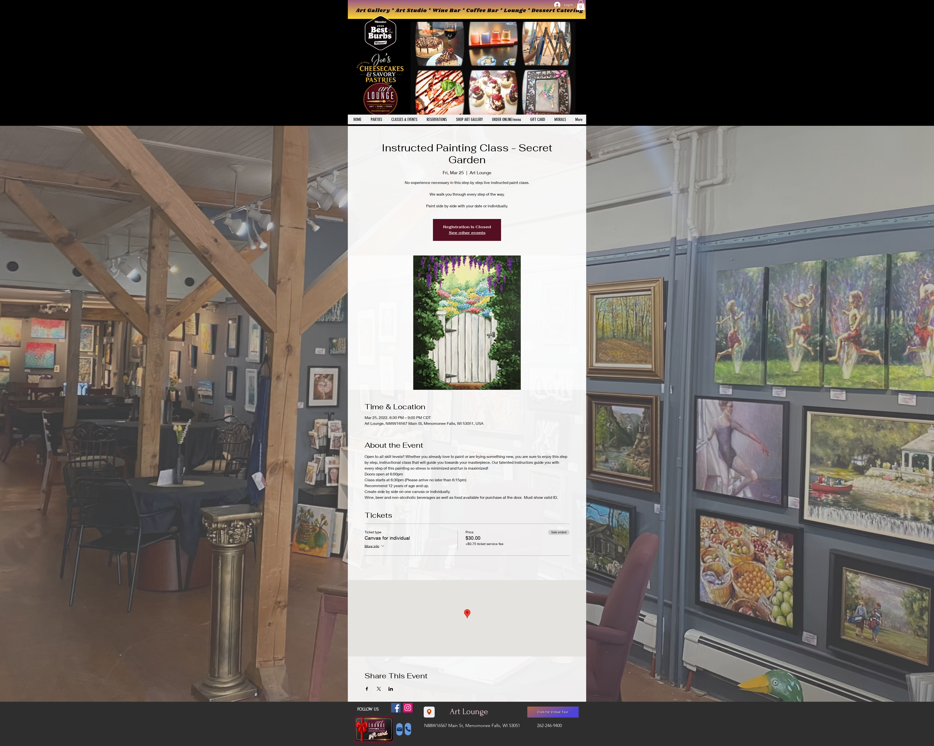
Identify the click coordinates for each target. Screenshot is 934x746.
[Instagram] (408, 707)
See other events (467, 232)
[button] (580, 5)
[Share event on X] (379, 689)
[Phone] (408, 729)
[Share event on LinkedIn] (390, 689)
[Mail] (399, 729)
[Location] (429, 712)
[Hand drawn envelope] (374, 729)
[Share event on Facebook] (367, 689)
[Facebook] (396, 707)
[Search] (581, 63)
